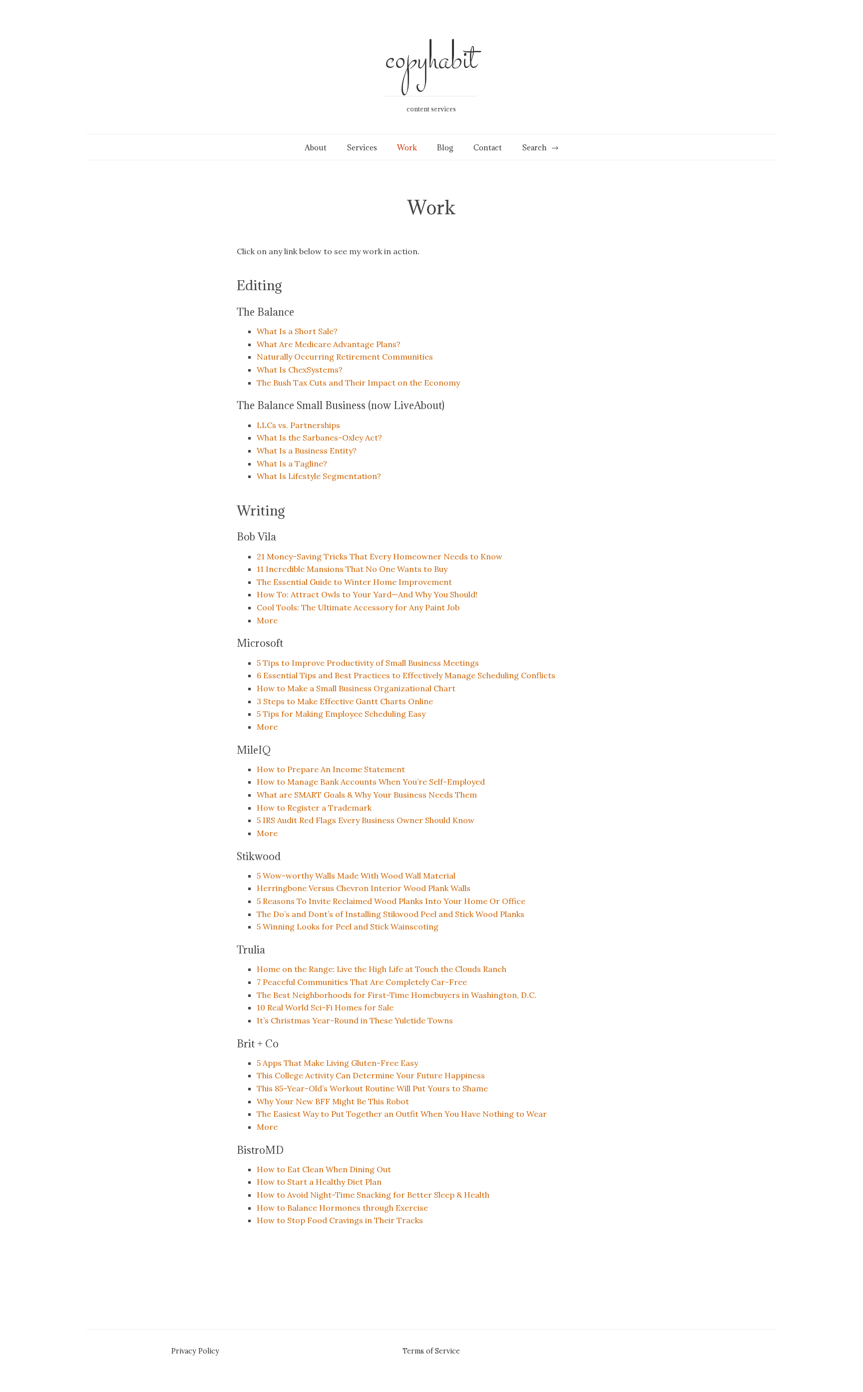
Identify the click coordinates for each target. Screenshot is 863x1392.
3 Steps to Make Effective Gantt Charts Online (345, 701)
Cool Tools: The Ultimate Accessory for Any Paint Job (358, 607)
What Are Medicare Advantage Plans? (329, 344)
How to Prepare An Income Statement (331, 769)
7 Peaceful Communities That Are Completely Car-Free (362, 982)
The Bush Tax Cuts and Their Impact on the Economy (358, 383)
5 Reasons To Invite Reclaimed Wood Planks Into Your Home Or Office (391, 901)
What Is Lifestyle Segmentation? (319, 476)
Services (362, 147)
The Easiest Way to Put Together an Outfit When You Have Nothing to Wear (402, 1114)
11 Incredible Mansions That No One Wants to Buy (352, 569)
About (316, 147)
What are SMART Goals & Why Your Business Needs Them (367, 795)
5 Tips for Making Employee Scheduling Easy (341, 714)
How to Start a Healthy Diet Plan (319, 1182)
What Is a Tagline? (292, 463)
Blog (445, 147)
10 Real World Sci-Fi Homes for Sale (325, 1007)
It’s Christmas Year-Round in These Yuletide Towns (355, 1020)
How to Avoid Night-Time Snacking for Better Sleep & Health (373, 1195)
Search (534, 147)
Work (407, 147)
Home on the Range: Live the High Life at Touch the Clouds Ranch (381, 969)
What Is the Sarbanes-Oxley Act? (319, 438)
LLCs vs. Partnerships (298, 425)
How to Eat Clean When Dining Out (324, 1169)
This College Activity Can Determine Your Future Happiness (371, 1075)
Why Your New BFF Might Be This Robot (333, 1101)
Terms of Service (431, 1351)
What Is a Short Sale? (297, 331)
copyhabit (431, 60)
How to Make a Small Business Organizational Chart (356, 688)
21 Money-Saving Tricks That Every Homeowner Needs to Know (379, 556)
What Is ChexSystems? (300, 370)
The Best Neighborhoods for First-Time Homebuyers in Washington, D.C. (396, 995)
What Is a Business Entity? (307, 451)
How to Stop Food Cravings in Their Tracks (340, 1220)
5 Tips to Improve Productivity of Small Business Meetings (368, 663)
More (267, 620)
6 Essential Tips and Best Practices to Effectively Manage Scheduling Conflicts (406, 675)
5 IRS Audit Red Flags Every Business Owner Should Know (365, 820)
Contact (487, 147)
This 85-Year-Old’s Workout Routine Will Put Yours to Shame (372, 1088)
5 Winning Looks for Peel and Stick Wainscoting (347, 926)
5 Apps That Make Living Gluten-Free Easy (337, 1063)
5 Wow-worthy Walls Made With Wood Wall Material (356, 876)
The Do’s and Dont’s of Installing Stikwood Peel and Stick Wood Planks (390, 914)
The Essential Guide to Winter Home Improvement (354, 582)
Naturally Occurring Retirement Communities (345, 357)
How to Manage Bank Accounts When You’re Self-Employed (371, 782)
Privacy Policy (195, 1351)
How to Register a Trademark (314, 808)
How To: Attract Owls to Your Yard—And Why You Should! (367, 594)
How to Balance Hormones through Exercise (342, 1208)
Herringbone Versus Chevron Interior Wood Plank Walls (363, 888)
